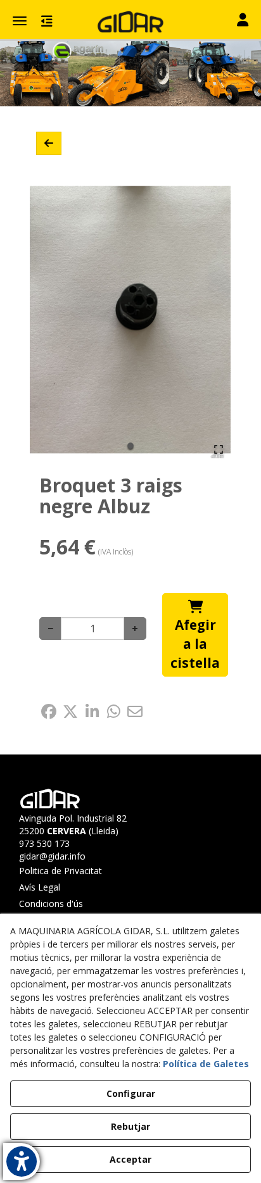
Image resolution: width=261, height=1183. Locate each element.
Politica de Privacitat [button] (60, 871)
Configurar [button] (130, 1093)
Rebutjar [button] (130, 1126)
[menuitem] (72, 871)
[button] (130, 22)
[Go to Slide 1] (130, 445)
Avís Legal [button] (39, 887)
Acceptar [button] (130, 1159)
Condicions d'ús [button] (51, 904)
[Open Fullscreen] (218, 449)
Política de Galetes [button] (206, 1064)
